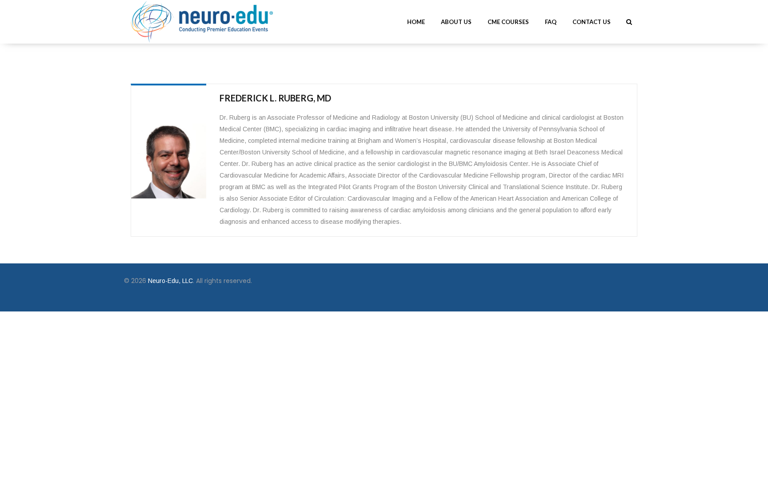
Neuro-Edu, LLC (169, 280)
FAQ (550, 21)
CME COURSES (508, 21)
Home (416, 21)
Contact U (591, 21)
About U (456, 21)
